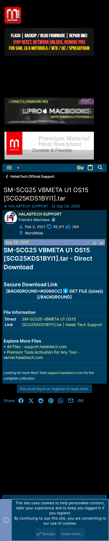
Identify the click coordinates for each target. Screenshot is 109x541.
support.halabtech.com (65, 373)
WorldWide (34, 233)
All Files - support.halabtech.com (37, 346)
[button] (9, 168)
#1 (102, 243)
